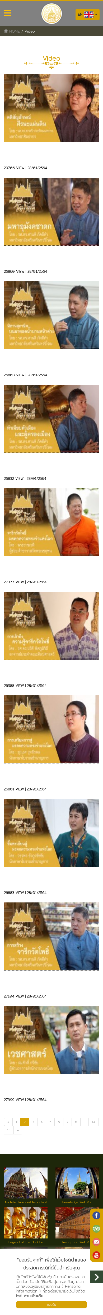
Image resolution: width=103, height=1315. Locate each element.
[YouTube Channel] (96, 1255)
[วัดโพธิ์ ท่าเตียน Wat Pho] (96, 1215)
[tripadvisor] (96, 1229)
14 (93, 1121)
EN (81, 14)
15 (8, 1130)
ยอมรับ (51, 1304)
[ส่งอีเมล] (96, 1242)
